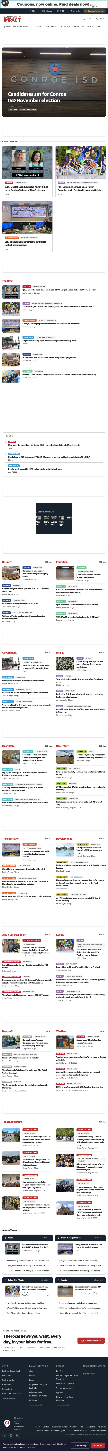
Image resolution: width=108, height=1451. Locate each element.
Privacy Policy (43, 1431)
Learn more (30, 1447)
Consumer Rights (58, 1431)
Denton (32, 1375)
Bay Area (60, 1371)
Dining (76, 27)
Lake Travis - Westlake (11, 1393)
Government (65, 27)
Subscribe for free (93, 1341)
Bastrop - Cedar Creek (11, 1371)
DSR (69, 1431)
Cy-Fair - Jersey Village (65, 1388)
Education (51, 27)
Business (40, 27)
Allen (31, 1371)
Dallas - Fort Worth (16, 1280)
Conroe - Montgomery (65, 1383)
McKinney (33, 1400)
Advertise (102, 1426)
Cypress (59, 1392)
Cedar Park (6, 1375)
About (37, 1427)
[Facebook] (4, 1435)
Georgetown (7, 1389)
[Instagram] (11, 1435)
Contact (46, 1427)
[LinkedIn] (17, 1435)
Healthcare (87, 27)
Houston (64, 1280)
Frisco (31, 1380)
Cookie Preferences (98, 1431)
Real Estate (101, 27)
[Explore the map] (54, 4)
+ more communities (9, 1398)
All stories (44, 1238)
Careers (73, 1427)
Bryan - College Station (71, 1238)
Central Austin (8, 1380)
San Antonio (89, 1374)
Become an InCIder (60, 1427)
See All (48, 562)
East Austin (6, 1384)
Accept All (98, 1445)
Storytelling (90, 1427)
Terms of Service (80, 1431)
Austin (11, 1238)
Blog (81, 1427)
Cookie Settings (80, 1445)
